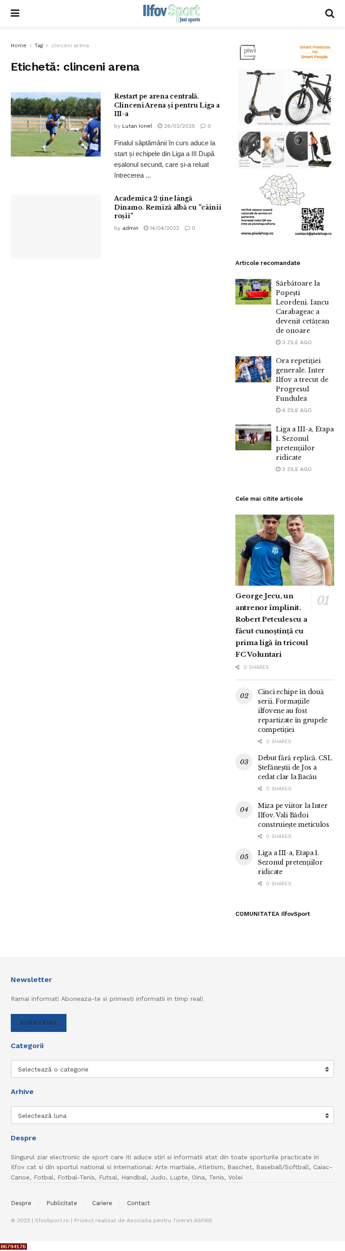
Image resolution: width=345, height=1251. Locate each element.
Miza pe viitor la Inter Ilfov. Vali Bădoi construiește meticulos (293, 815)
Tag (39, 45)
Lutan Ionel (137, 126)
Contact (138, 1203)
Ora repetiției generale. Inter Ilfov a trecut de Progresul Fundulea (302, 380)
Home (19, 45)
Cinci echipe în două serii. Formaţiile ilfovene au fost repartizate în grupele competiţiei (292, 711)
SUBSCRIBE (39, 1022)
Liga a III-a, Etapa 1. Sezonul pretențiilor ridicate (290, 862)
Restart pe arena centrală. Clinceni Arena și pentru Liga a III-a (166, 105)
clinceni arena (70, 45)
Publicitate (61, 1203)
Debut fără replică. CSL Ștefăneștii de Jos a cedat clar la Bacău (295, 767)
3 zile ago (296, 342)
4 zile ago (296, 410)
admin (130, 228)
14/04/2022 (163, 228)
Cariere (102, 1203)
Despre (21, 1203)
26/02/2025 (178, 126)
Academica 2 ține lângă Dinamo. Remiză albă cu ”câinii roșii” (167, 207)
